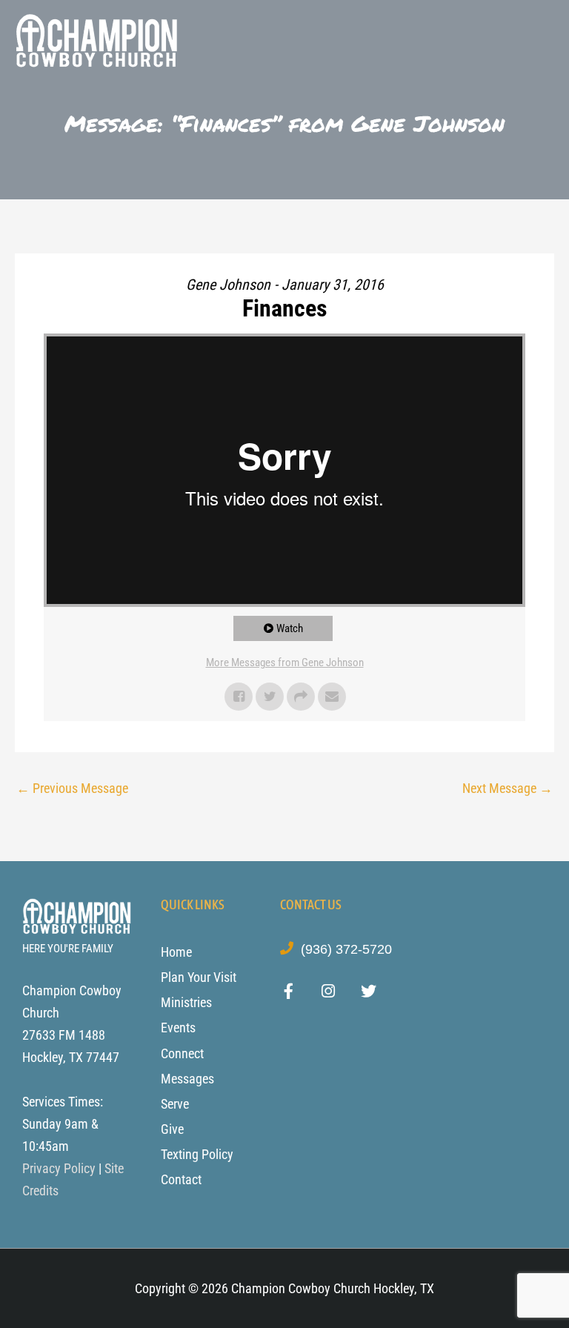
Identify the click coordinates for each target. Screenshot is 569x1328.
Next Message (507, 788)
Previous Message (72, 788)
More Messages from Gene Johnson (285, 662)
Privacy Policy (59, 1168)
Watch (289, 628)
